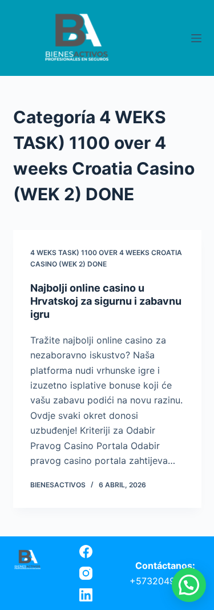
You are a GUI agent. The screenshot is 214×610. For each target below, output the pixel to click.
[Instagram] (85, 573)
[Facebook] (85, 551)
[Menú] (196, 38)
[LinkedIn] (85, 594)
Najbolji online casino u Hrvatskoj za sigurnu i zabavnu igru (105, 301)
